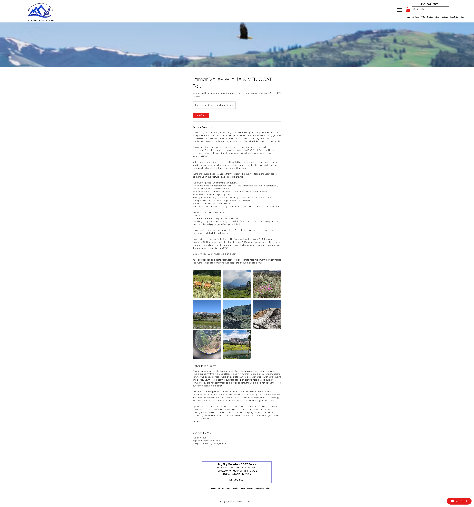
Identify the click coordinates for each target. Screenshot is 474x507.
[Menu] (399, 10)
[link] (201, 115)
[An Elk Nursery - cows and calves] (207, 284)
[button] (408, 9)
